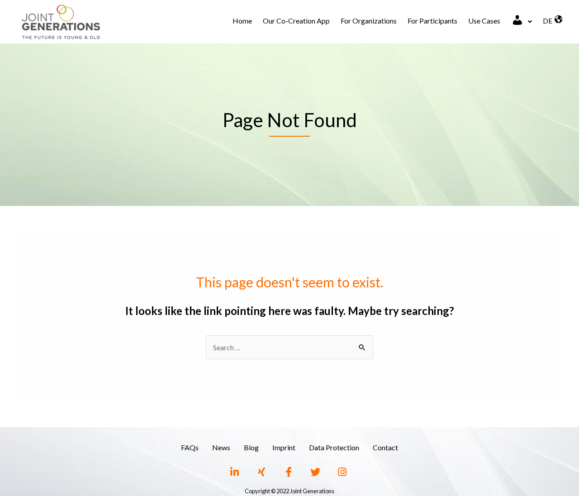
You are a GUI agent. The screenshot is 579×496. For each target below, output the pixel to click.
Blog (251, 447)
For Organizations (369, 20)
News (221, 447)
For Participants (432, 20)
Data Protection (334, 447)
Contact (385, 447)
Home (242, 20)
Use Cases (484, 20)
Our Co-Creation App (296, 20)
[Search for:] (289, 347)
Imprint (283, 447)
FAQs (190, 447)
